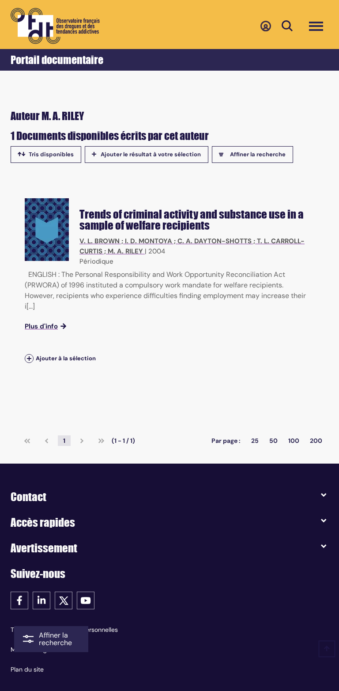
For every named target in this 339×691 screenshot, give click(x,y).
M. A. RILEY (125, 251)
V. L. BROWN (99, 241)
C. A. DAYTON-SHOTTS (214, 241)
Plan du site (27, 669)
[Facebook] (19, 599)
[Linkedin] (41, 599)
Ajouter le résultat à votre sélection (151, 154)
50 (273, 441)
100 (293, 441)
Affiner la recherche (258, 154)
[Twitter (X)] (63, 599)
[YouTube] (85, 599)
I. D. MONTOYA (148, 241)
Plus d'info (41, 326)
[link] (27, 440)
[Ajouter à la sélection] (29, 358)
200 (316, 441)
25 (255, 441)
